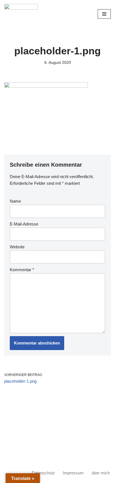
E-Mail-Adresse (24, 224)
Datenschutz (43, 472)
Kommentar (22, 269)
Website (17, 246)
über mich (101, 472)
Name (15, 201)
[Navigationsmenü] (104, 14)
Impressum (73, 472)
